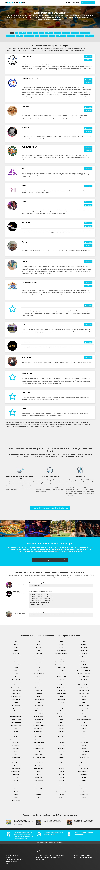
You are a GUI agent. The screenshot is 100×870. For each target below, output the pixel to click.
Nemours (61, 682)
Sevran (84, 713)
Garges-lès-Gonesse (39, 673)
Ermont (39, 644)
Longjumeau (39, 774)
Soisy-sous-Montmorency (84, 719)
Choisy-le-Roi (16, 748)
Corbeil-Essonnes (16, 768)
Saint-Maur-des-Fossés (84, 685)
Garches (39, 670)
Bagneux (16, 667)
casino (41, 32)
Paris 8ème (61, 777)
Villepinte (84, 777)
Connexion (76, 2)
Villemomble (84, 763)
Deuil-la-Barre (16, 786)
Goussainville (38, 687)
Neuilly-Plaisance (61, 685)
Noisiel (61, 696)
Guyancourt (39, 690)
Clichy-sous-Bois (16, 757)
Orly (61, 705)
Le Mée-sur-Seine (38, 731)
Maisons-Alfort (38, 777)
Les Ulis (39, 760)
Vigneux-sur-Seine (84, 757)
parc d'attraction (60, 36)
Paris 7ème (61, 774)
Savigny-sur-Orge (84, 708)
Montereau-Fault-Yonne (61, 653)
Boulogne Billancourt (16, 690)
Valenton (84, 745)
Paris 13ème (61, 734)
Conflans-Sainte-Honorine (16, 765)
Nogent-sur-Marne (61, 693)
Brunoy (16, 702)
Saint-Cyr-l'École (84, 664)
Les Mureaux (38, 754)
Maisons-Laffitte (39, 780)
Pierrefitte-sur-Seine (61, 783)
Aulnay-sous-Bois (16, 664)
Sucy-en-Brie (84, 725)
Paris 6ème (61, 771)
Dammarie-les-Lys (16, 783)
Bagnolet (16, 670)
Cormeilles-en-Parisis (16, 771)
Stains (84, 722)
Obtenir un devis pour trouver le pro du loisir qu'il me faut (50, 508)
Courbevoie (16, 777)
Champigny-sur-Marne (16, 716)
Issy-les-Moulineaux (39, 699)
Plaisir (61, 786)
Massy (38, 791)
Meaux (38, 797)
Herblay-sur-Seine (38, 693)
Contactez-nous (9, 865)
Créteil (16, 780)
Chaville (16, 734)
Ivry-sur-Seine (38, 702)
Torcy (84, 737)
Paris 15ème (61, 739)
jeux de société (29, 36)
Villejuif (84, 760)
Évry (39, 650)
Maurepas (38, 794)
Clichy (16, 754)
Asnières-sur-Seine (16, 656)
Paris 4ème (61, 765)
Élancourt (16, 797)
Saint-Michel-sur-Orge (84, 687)
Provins (61, 797)
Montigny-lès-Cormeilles (61, 664)
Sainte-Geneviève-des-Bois (84, 670)
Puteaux (84, 641)
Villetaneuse (84, 780)
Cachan (16, 711)
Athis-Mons (16, 659)
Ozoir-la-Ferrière (61, 713)
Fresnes (39, 664)
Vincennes (84, 788)
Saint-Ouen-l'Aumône (84, 690)
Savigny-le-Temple (84, 705)
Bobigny (16, 676)
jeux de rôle (19, 36)
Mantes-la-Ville (38, 788)
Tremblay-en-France (84, 742)
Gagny (38, 667)
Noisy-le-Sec (61, 702)
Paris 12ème (61, 731)
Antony (16, 647)
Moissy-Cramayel (61, 650)
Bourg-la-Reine (16, 693)
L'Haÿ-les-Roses (39, 765)
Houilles (39, 696)
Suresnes (84, 728)
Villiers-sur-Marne (84, 786)
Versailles (84, 754)
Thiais (84, 734)
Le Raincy (38, 745)
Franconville (39, 661)
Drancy (16, 788)
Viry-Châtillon (84, 791)
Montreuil (61, 670)
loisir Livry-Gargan (40, 859)
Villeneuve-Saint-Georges (84, 771)
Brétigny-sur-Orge (16, 696)
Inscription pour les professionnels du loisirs (50, 560)
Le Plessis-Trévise (38, 739)
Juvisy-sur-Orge (39, 708)
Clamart (16, 751)
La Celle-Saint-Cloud (39, 711)
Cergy (16, 713)
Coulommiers (16, 774)
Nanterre (61, 679)
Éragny (38, 641)
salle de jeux (71, 36)
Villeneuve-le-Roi (84, 768)
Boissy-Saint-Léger (16, 682)
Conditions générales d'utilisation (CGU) (15, 859)
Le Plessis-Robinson (39, 737)
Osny (61, 711)
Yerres (84, 797)
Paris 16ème (61, 742)
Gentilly (39, 679)
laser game (44, 36)
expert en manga (85, 32)
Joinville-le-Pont (39, 705)
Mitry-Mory (61, 647)
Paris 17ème (61, 745)
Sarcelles (84, 699)
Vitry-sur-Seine (84, 794)
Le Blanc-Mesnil (39, 719)
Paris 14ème (61, 737)
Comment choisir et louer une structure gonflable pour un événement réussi (23, 822)
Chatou (16, 731)
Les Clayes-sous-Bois (38, 748)
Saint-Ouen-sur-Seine (84, 693)
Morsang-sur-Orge (61, 676)
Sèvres (84, 716)
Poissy (61, 788)
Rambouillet (84, 644)
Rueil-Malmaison (84, 659)
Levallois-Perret (39, 763)
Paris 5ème (61, 768)
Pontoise (61, 794)
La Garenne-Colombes (38, 713)
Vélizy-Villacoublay (84, 751)
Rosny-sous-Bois (84, 656)
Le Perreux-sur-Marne (38, 734)
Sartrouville (84, 702)
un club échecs (89, 36)
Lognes (39, 771)
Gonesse (38, 685)
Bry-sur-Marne (16, 705)
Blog (7, 863)
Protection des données (11, 861)
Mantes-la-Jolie (39, 786)
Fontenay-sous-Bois (39, 659)
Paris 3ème (61, 763)
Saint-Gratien (84, 679)
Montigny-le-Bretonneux (61, 661)
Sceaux (84, 711)
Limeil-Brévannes (38, 768)
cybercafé (57, 32)
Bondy (16, 685)
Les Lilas (39, 751)
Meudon (61, 644)
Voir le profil (89, 56)
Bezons (16, 673)
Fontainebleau (38, 653)
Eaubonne (16, 794)
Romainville (84, 653)
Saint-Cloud (84, 661)
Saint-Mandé (84, 682)
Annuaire (8, 855)
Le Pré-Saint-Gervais (39, 742)
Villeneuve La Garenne (84, 765)
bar (16, 32)
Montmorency (61, 667)
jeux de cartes (10, 36)
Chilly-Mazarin (16, 745)
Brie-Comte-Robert (16, 699)
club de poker (49, 32)
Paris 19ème (61, 751)
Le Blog (69, 2)
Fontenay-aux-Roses (38, 656)
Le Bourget (38, 722)
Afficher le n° (89, 59)
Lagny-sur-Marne (38, 716)
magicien (51, 36)
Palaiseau (61, 716)
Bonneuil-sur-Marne (16, 687)
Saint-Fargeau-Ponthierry (84, 673)
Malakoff (38, 783)
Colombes (16, 760)
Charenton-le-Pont (16, 722)
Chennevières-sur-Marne (16, 739)
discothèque (66, 32)
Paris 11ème (61, 728)
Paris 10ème (61, 725)
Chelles (16, 737)
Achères (16, 641)
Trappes (84, 739)
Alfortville (16, 644)
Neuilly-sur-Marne (61, 687)
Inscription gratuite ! (88, 2)
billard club (22, 32)
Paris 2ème (61, 760)
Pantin (61, 719)
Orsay (61, 708)
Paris (61, 722)
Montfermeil (61, 656)
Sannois (84, 696)
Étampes (38, 647)
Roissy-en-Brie (84, 650)
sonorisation (79, 36)
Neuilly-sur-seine (61, 690)
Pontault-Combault (61, 791)
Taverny (84, 731)
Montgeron (61, 659)
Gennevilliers (39, 676)
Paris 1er (61, 754)
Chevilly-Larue (16, 742)
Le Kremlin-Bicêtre (38, 728)
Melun (61, 641)
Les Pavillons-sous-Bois (39, 757)
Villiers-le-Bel (84, 783)
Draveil (16, 791)
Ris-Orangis (84, 647)
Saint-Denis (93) (84, 667)
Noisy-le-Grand (61, 699)
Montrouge (61, 673)
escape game (75, 32)
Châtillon (16, 728)
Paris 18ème (61, 748)
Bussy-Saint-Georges (16, 708)
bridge (35, 32)
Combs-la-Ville (16, 763)
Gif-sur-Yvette (38, 682)
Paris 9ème (61, 780)
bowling (29, 32)
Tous (11, 32)
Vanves (84, 748)
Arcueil (16, 650)
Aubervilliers (16, 661)
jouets (37, 36)
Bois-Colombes (16, 679)
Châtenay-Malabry (16, 725)
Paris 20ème (61, 757)
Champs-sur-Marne (16, 719)
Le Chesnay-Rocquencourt (38, 725)
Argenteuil (16, 653)
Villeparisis (84, 774)
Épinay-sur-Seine (16, 800)
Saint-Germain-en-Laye (84, 676)
